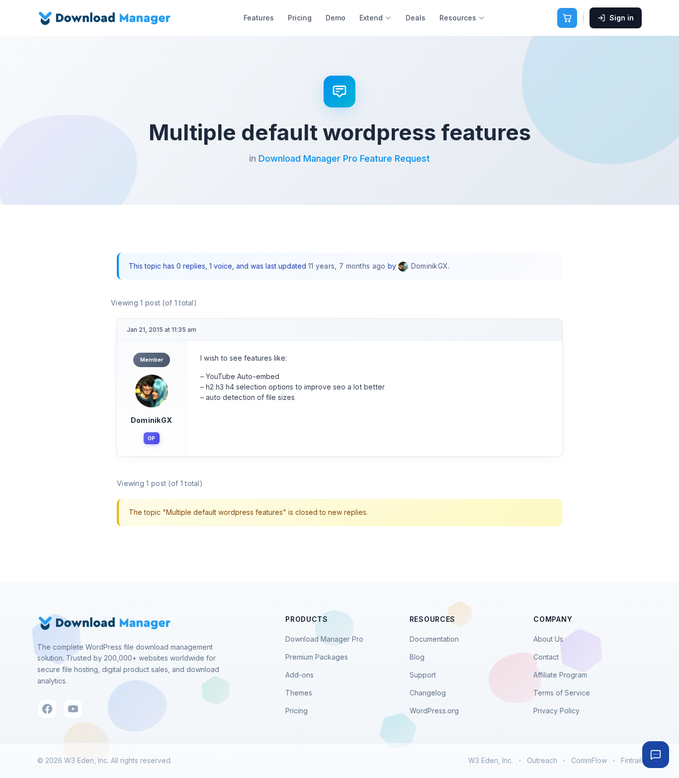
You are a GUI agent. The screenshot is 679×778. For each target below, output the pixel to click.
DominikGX (151, 420)
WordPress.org (434, 710)
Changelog (428, 692)
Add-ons (299, 675)
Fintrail (631, 760)
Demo (335, 17)
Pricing (300, 17)
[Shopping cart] (567, 18)
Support (423, 675)
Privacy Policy (556, 710)
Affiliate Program (560, 675)
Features (259, 17)
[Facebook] (47, 709)
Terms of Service (561, 692)
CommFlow (589, 760)
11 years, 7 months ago (347, 266)
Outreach (542, 760)
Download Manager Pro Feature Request (344, 158)
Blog (417, 657)
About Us (548, 639)
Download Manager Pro (324, 639)
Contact (546, 657)
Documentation (434, 639)
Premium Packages (316, 657)
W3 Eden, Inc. (490, 760)
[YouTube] (73, 709)
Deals (415, 17)
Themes (298, 692)
